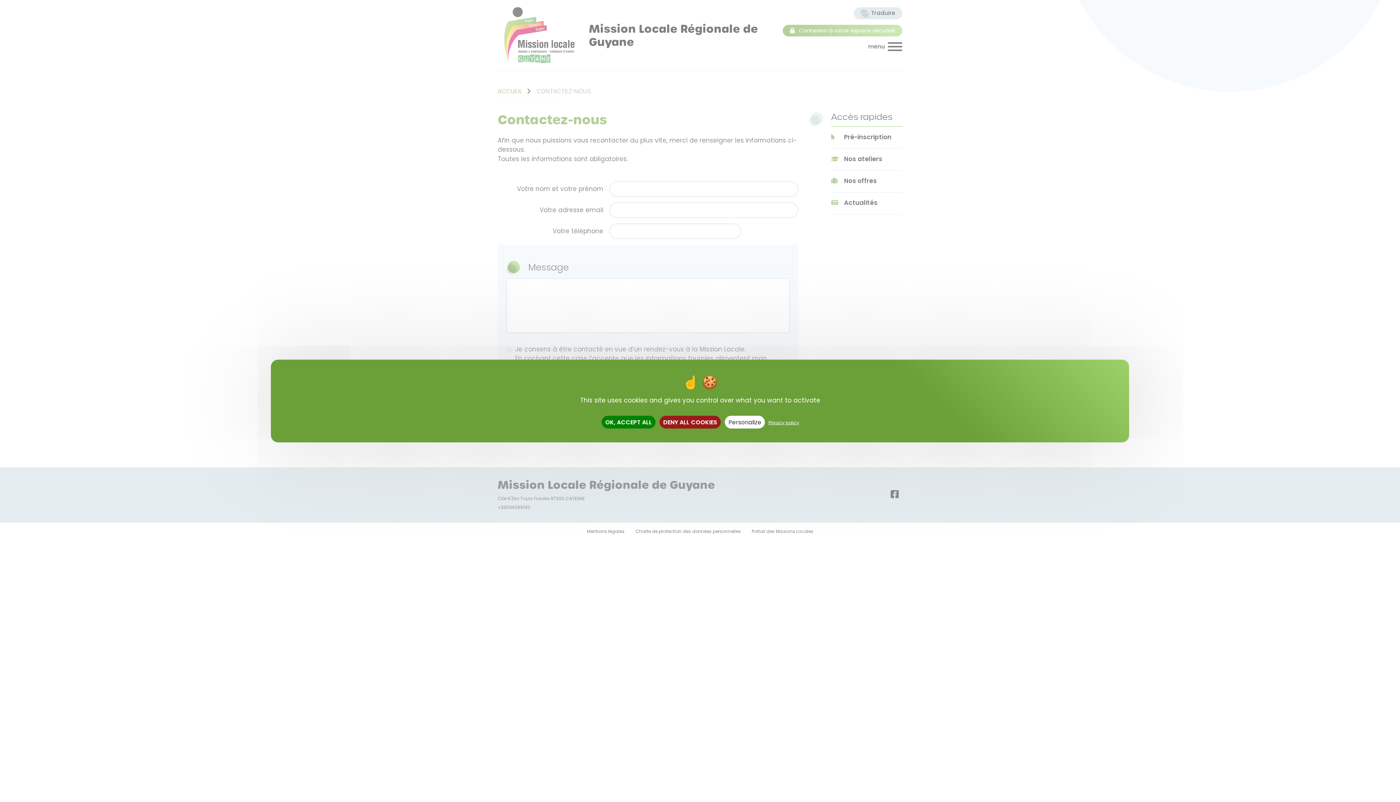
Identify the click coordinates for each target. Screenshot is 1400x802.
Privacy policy (784, 423)
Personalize (744, 422)
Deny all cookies (690, 422)
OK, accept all (628, 422)
